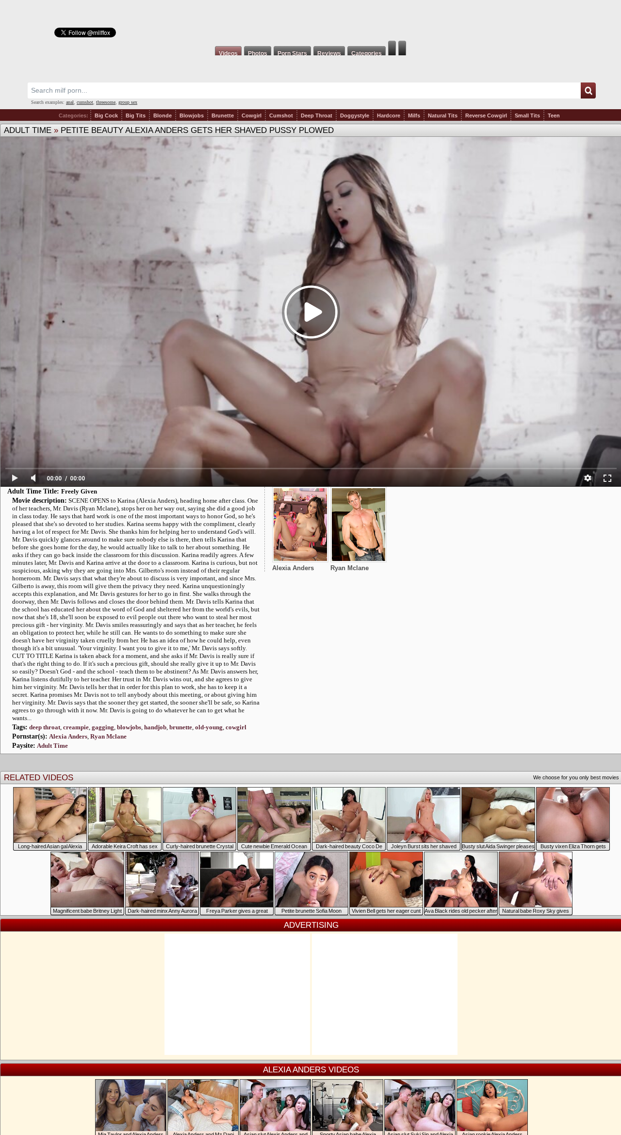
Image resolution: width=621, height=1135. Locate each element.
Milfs (414, 115)
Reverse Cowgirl (486, 115)
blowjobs (129, 727)
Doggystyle (354, 115)
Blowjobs (192, 115)
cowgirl (236, 727)
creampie (76, 727)
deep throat (44, 727)
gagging (103, 727)
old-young (209, 727)
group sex (127, 102)
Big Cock (106, 115)
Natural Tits (443, 115)
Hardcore (388, 115)
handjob (155, 727)
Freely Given (79, 491)
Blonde (162, 115)
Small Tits (527, 115)
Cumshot (281, 115)
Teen (554, 115)
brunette (180, 727)
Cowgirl (251, 115)
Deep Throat (316, 115)
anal (70, 102)
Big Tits (136, 115)
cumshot (85, 102)
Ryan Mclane (108, 736)
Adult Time (27, 130)
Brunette (223, 115)
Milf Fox (310, 20)
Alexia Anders (68, 736)
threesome (105, 102)
